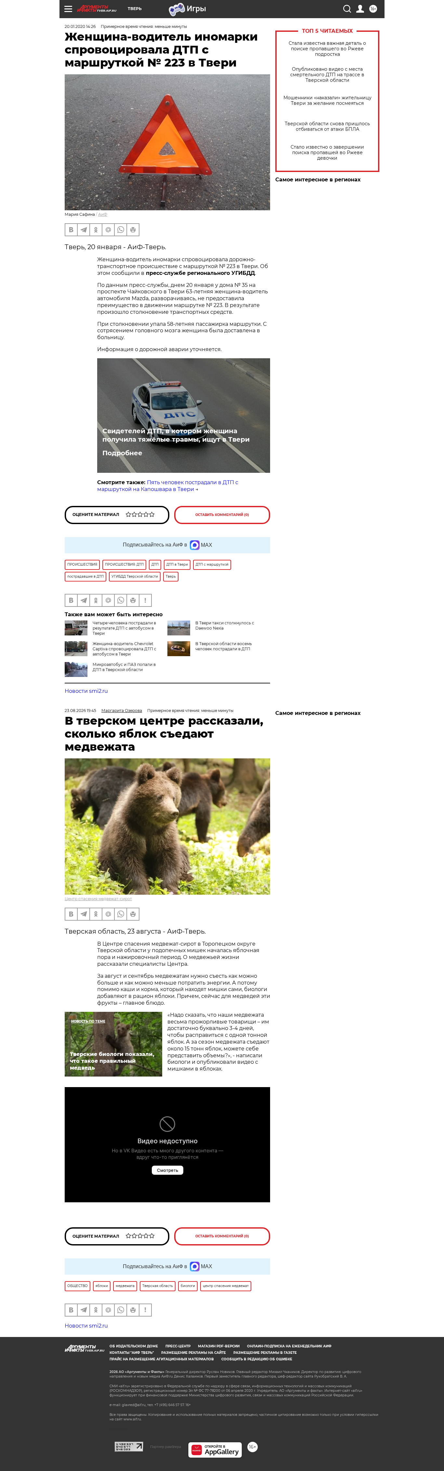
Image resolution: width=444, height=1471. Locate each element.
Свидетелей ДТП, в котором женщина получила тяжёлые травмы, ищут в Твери (176, 435)
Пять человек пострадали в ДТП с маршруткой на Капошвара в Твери (167, 485)
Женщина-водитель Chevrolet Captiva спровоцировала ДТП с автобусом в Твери (124, 648)
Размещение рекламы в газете (265, 1353)
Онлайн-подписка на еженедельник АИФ (289, 1346)
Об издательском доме (134, 1346)
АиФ (102, 214)
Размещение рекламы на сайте (193, 1353)
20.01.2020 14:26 (80, 26)
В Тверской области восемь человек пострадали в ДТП (223, 646)
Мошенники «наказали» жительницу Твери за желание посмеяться (327, 100)
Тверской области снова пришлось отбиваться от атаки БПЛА (327, 126)
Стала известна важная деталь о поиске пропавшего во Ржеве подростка (327, 49)
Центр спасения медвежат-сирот (98, 898)
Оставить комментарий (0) (222, 515)
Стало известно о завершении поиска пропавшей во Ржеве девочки (327, 152)
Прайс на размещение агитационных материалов (162, 1359)
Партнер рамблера (165, 1447)
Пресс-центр (177, 1346)
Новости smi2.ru (86, 691)
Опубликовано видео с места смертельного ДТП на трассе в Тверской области (327, 75)
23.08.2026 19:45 (80, 710)
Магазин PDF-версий (219, 1346)
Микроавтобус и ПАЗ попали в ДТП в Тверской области (124, 667)
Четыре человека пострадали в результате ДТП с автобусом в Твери (124, 628)
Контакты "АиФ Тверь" (132, 1353)
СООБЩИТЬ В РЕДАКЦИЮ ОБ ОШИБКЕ (256, 1359)
